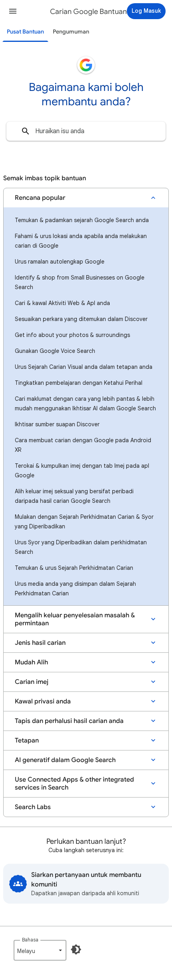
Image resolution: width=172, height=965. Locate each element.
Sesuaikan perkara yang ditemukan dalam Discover (81, 319)
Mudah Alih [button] (31, 662)
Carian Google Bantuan (88, 11)
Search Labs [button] (33, 807)
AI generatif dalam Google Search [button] (65, 760)
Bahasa (30, 940)
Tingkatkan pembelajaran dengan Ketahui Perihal (78, 382)
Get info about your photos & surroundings (72, 335)
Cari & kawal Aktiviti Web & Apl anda (62, 303)
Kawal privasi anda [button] (43, 701)
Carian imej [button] (31, 682)
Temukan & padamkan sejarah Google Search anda (82, 220)
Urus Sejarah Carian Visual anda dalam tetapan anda (83, 366)
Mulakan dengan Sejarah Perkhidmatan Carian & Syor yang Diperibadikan (84, 521)
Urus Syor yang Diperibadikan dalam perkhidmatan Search (81, 547)
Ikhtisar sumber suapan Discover (57, 424)
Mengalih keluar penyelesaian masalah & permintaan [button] (75, 619)
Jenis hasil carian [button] (40, 643)
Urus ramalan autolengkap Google (59, 261)
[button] (12, 11)
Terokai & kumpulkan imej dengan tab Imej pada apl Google (82, 470)
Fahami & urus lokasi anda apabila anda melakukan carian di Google (81, 240)
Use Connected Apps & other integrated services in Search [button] (74, 784)
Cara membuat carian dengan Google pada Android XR (83, 445)
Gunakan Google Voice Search (55, 350)
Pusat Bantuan (25, 31)
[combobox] (86, 131)
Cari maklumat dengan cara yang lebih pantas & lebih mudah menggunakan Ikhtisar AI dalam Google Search (85, 403)
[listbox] (40, 950)
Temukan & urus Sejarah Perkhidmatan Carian (74, 567)
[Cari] (25, 131)
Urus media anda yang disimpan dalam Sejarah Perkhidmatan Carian (75, 588)
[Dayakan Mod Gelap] (76, 949)
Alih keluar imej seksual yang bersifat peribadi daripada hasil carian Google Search (74, 496)
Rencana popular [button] (40, 198)
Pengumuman (71, 31)
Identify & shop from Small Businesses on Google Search (79, 282)
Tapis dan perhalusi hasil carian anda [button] (69, 721)
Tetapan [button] (27, 740)
